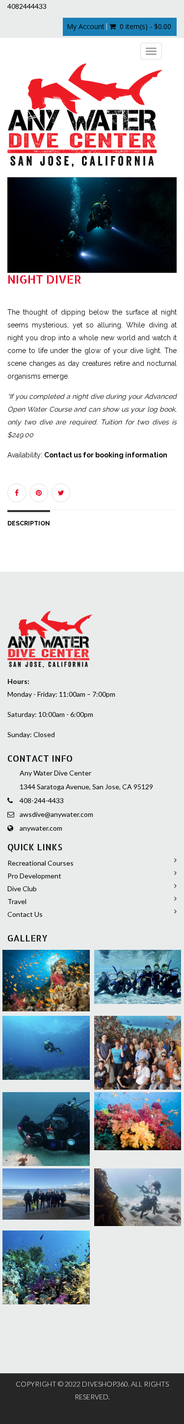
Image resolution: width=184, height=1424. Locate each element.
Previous (15, 234)
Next (172, 234)
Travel (16, 901)
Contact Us (25, 914)
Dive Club (22, 888)
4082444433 (27, 6)
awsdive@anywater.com (56, 814)
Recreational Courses (40, 863)
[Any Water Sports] (84, 115)
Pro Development (34, 876)
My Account (86, 26)
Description (28, 523)
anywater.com (41, 828)
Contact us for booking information (105, 455)
